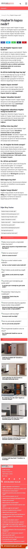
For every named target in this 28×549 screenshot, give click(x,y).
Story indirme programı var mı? (10, 496)
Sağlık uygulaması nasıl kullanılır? (11, 486)
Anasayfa (3, 8)
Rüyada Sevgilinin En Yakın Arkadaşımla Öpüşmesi (12, 517)
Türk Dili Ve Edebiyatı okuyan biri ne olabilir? (14, 541)
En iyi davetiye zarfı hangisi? (10, 539)
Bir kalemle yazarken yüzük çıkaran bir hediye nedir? (14, 493)
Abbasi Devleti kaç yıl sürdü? (10, 512)
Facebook (3, 42)
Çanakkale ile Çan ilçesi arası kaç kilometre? (14, 514)
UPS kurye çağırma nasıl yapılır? (11, 508)
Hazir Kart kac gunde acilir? (8, 225)
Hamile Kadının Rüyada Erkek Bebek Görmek (14, 498)
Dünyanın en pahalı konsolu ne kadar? (12, 510)
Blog (8, 15)
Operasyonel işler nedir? (9, 535)
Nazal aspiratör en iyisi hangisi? (11, 502)
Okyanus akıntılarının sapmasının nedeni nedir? (15, 488)
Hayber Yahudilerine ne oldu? (8, 219)
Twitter (8, 42)
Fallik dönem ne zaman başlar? (10, 490)
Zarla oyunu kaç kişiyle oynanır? (11, 520)
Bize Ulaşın (5, 476)
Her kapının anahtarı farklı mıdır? (9, 233)
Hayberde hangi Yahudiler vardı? (9, 216)
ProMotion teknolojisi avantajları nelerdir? (13, 522)
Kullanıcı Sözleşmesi (7, 471)
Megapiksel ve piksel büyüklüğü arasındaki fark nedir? (14, 527)
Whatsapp (13, 42)
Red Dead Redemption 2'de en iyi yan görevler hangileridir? (14, 530)
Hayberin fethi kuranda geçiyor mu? (10, 214)
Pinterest (24, 42)
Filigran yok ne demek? (8, 500)
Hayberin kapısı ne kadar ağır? (8, 211)
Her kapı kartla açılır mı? (7, 230)
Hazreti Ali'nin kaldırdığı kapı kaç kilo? (10, 227)
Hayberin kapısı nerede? (18, 222)
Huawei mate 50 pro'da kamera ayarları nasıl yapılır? (14, 505)
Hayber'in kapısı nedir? (15, 15)
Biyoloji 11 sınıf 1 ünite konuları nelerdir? (13, 533)
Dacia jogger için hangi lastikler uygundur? (13, 524)
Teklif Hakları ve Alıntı (7, 473)
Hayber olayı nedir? (6, 222)
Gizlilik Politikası (6, 469)
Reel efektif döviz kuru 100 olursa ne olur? (13, 537)
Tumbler (19, 42)
